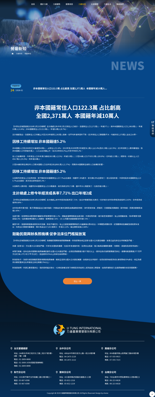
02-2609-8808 (25, 359)
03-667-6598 (24, 380)
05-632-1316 (69, 380)
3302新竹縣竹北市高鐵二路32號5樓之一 (35, 377)
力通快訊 (19, 53)
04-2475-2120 (70, 356)
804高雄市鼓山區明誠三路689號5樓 (124, 353)
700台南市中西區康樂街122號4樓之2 (125, 377)
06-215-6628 (115, 380)
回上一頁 (77, 281)
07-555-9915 (115, 356)
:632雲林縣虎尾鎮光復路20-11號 (77, 377)
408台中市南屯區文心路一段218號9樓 (79, 353)
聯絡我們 (152, 129)
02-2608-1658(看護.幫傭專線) (31, 362)
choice (105, 393)
